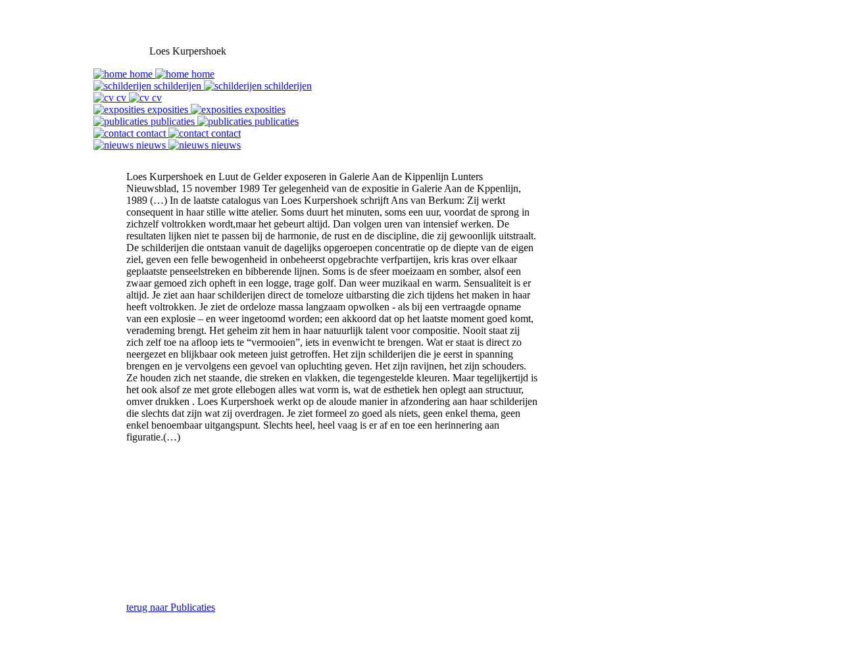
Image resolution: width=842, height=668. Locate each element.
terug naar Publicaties (170, 607)
